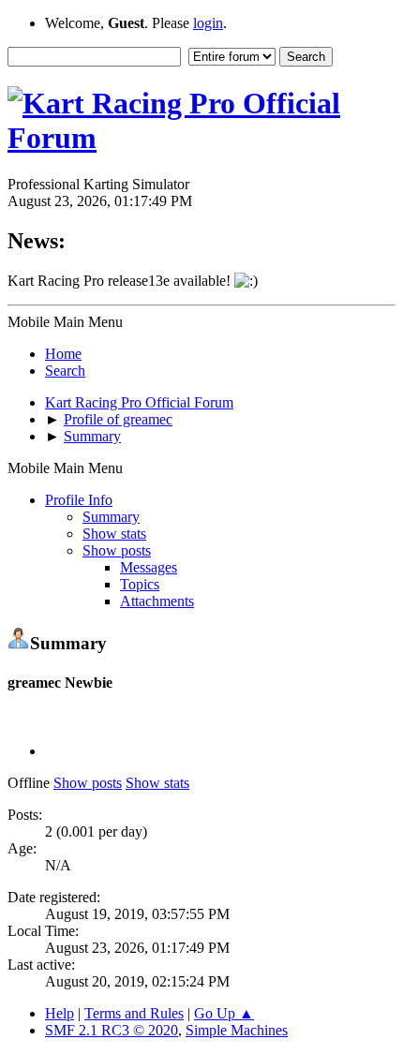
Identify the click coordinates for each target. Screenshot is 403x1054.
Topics (139, 584)
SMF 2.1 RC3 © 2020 (111, 1030)
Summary (111, 517)
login (208, 23)
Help (59, 1013)
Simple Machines (237, 1030)
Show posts (116, 550)
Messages (148, 567)
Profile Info (78, 500)
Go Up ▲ (224, 1013)
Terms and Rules (134, 1013)
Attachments (157, 601)
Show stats (114, 534)
